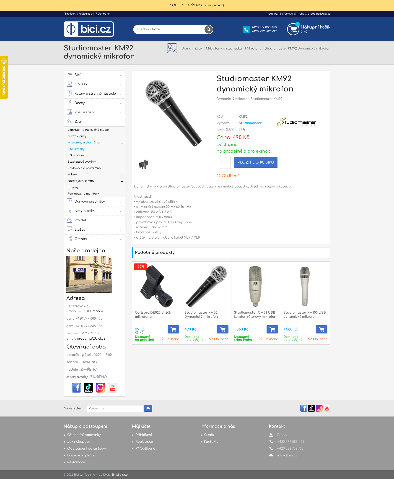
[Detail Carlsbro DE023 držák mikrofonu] (157, 286)
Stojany (73, 187)
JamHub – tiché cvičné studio (88, 129)
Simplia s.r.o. (119, 474)
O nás (209, 435)
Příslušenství (85, 112)
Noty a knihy (85, 211)
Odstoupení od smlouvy (87, 448)
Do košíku (173, 329)
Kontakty (211, 441)
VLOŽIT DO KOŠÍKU (256, 162)
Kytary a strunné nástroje (95, 93)
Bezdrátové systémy (82, 161)
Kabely (72, 174)
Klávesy (81, 84)
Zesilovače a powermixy (84, 168)
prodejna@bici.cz (319, 13)
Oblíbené (103, 13)
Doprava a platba (81, 455)
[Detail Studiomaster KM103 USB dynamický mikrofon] (305, 286)
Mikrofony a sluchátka (84, 142)
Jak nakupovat (79, 441)
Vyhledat (208, 29)
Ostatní (81, 239)
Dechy (80, 103)
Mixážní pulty (77, 136)
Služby (80, 229)
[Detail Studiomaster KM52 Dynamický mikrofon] (206, 286)
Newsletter (73, 408)
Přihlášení (70, 13)
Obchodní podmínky (84, 435)
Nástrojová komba (81, 180)
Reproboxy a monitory (83, 193)
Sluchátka (77, 155)
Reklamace (76, 462)
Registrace (85, 13)
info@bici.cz (287, 455)
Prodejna (271, 13)
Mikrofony (77, 149)
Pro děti (81, 220)
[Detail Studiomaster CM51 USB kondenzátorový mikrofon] (256, 286)
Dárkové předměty (90, 201)
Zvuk (79, 121)
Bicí (77, 75)
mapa (97, 311)
